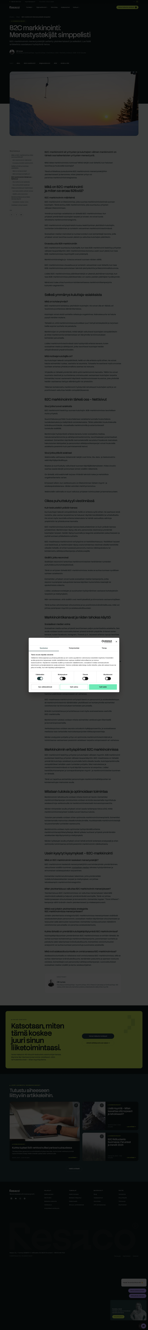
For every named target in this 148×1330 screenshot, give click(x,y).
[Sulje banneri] (116, 641)
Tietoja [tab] (104, 648)
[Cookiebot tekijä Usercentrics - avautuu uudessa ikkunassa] (103, 641)
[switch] (63, 678)
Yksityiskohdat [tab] (74, 648)
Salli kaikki (103, 687)
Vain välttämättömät (45, 687)
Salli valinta (74, 687)
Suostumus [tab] (44, 648)
